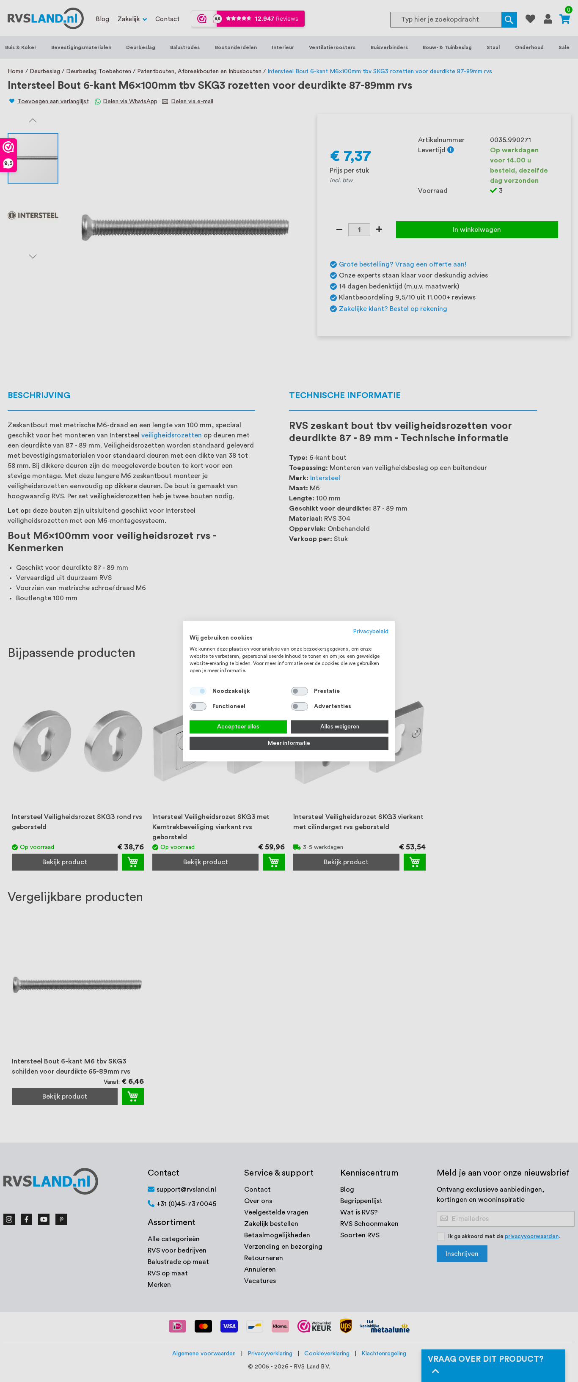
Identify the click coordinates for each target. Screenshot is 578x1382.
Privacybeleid (370, 631)
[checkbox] (299, 691)
